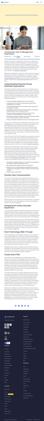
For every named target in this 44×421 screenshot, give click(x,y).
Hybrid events (26, 327)
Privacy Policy (29, 419)
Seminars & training (8, 365)
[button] (41, 2)
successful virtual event (23, 79)
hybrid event (8, 124)
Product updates (26, 381)
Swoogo (25, 356)
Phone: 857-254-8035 (9, 320)
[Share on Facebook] (16, 306)
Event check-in (26, 337)
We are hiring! (11, 394)
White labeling (26, 369)
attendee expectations (19, 157)
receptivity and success (33, 144)
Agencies (6, 375)
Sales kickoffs (7, 360)
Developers (25, 373)
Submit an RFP (7, 413)
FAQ (24, 388)
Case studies (26, 385)
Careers (6, 394)
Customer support (27, 393)
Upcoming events (7, 398)
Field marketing (7, 358)
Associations (6, 373)
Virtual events (26, 324)
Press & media (7, 396)
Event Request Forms (27, 346)
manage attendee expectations (12, 78)
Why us (5, 392)
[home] (18, 2)
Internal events (7, 363)
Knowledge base (26, 379)
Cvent (24, 353)
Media (5, 382)
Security (6, 403)
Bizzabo (24, 358)
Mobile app (25, 329)
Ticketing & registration (27, 334)
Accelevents (7, 297)
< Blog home (37, 56)
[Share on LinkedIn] (19, 306)
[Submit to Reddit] (25, 306)
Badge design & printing (28, 339)
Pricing (5, 408)
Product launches (7, 356)
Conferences (7, 351)
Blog (24, 383)
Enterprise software (27, 343)
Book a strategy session (28, 395)
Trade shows (7, 354)
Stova (24, 360)
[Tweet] (22, 306)
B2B (5, 377)
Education (6, 379)
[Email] (28, 306)
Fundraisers (6, 367)
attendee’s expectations (21, 70)
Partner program (7, 401)
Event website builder (27, 341)
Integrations (25, 371)
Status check (25, 398)
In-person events (26, 322)
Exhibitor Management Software (29, 348)
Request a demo (7, 411)
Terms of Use (37, 419)
